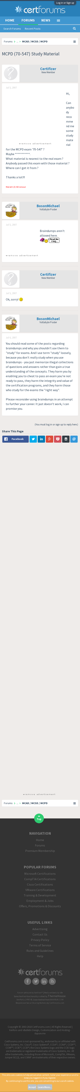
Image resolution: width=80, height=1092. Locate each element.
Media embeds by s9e (53, 992)
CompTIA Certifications (40, 879)
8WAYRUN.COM (56, 999)
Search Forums (12, 28)
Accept (32, 1087)
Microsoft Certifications (40, 874)
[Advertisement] (35, 115)
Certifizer (48, 69)
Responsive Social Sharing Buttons (31, 1003)
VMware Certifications (40, 890)
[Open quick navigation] (74, 41)
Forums (28, 20)
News (45, 20)
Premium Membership (40, 851)
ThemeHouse (57, 996)
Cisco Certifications (40, 884)
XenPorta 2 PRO (23, 999)
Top (39, 819)
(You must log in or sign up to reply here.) (56, 424)
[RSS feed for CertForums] (52, 981)
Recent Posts (33, 28)
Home (10, 20)
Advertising (40, 929)
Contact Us (40, 934)
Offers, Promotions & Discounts (40, 906)
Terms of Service (40, 945)
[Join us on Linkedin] (44, 981)
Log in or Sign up (65, 2)
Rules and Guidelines (40, 951)
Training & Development (40, 895)
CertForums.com (56, 1003)
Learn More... (44, 1087)
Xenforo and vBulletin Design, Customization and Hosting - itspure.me (40, 1031)
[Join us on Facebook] (27, 981)
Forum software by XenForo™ (30, 992)
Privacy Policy (40, 940)
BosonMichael (48, 206)
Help (40, 956)
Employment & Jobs (40, 901)
